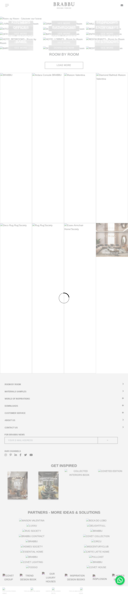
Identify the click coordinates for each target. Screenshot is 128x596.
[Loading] (64, 298)
